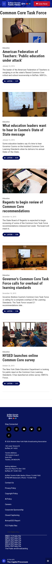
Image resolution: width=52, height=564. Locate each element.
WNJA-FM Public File (13, 540)
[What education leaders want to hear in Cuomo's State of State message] (25, 104)
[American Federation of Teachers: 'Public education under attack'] (25, 30)
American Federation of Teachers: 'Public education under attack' (24, 56)
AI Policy (8, 499)
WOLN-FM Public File (13, 544)
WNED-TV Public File (13, 536)
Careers (8, 504)
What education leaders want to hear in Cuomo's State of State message (24, 130)
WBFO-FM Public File (13, 542)
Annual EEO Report (12, 521)
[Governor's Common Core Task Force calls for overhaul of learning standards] (25, 257)
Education (6, 48)
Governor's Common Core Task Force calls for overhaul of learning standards (26, 283)
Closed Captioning (12, 515)
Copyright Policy (11, 494)
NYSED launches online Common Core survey (20, 357)
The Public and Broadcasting (16, 549)
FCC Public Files (11, 526)
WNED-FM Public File (13, 538)
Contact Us (9, 483)
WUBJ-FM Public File (13, 546)
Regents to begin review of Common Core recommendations (23, 206)
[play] (3, 561)
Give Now (42, 4)
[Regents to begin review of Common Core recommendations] (25, 181)
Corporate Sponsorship (14, 510)
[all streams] (48, 561)
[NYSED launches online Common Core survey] (25, 334)
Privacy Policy (10, 488)
